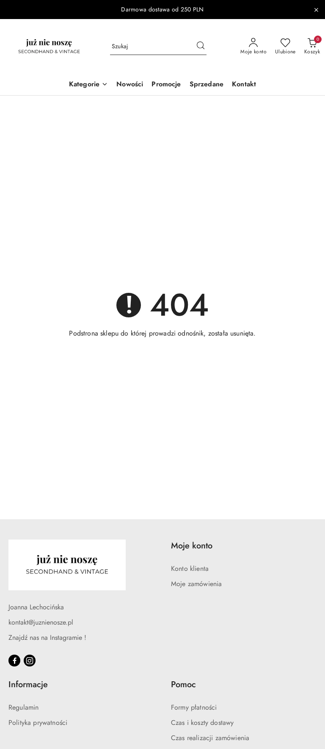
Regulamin (23, 707)
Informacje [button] (28, 684)
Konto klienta (190, 568)
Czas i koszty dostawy (202, 722)
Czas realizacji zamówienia (210, 738)
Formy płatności (194, 707)
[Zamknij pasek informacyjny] (316, 10)
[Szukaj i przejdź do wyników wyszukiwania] (201, 46)
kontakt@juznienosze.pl (40, 622)
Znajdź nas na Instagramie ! (47, 637)
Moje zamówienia (196, 584)
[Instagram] (30, 660)
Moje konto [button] (191, 546)
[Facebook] (14, 660)
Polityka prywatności (37, 722)
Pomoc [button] (183, 684)
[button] (88, 85)
